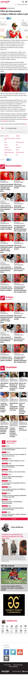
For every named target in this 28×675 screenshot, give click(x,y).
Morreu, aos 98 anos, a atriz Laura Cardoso (22, 385)
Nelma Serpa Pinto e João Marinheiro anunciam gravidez (4, 430)
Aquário (21, 632)
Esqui (5, 142)
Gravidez (3, 421)
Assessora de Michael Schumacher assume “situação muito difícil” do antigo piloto (6, 188)
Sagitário (11, 632)
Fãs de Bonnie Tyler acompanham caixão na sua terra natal (14, 407)
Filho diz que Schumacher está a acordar (19, 186)
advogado (4, 121)
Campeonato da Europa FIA (9, 139)
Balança (2, 632)
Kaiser (17, 149)
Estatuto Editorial (18, 664)
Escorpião (7, 632)
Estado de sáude (20, 142)
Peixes (25, 632)
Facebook (8, 18)
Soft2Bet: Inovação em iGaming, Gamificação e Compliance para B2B (14, 496)
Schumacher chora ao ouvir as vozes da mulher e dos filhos (6, 227)
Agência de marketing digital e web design (25, 671)
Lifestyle (4, 493)
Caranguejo (16, 628)
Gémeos (11, 628)
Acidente (6, 135)
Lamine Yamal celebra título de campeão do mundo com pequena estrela (12, 588)
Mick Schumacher (20, 152)
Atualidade (3, 8)
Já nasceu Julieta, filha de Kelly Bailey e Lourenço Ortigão (4, 407)
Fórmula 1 (6, 147)
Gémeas (2, 378)
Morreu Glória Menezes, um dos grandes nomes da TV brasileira (14, 386)
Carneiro (2, 628)
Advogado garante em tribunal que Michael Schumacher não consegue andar (20, 228)
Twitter (10, 18)
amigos (25, 119)
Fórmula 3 (18, 147)
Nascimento (3, 398)
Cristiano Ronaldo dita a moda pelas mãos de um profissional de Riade (14, 449)
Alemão (18, 135)
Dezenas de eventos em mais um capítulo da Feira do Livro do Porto (14, 455)
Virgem (25, 628)
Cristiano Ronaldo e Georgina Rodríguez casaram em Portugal (13, 432)
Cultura (4, 452)
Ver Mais (14, 519)
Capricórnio (16, 632)
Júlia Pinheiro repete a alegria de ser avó (4, 385)
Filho (17, 144)
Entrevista (18, 138)
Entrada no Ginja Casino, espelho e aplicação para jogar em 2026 (14, 515)
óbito (11, 378)
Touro (7, 628)
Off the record (7, 566)
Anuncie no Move (13, 666)
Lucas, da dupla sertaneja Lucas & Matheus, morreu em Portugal (22, 408)
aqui (26, 124)
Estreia (6, 144)
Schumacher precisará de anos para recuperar (19, 207)
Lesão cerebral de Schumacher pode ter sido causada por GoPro (6, 208)
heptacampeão (7, 149)
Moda (12, 4)
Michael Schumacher (9, 152)
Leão (21, 628)
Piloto (5, 154)
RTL (17, 154)
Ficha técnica (7, 664)
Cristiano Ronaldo (12, 422)
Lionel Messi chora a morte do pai (23, 428)
